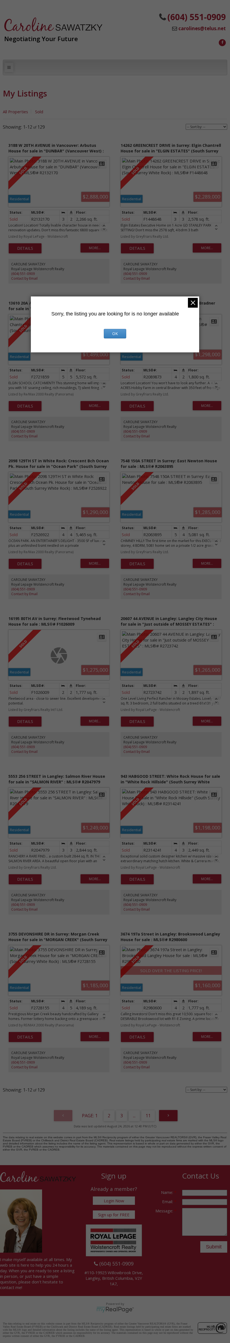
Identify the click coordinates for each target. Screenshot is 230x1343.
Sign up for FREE (114, 1214)
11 (148, 1116)
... (134, 1116)
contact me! (11, 1287)
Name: (167, 1192)
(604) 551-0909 (23, 273)
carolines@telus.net (202, 28)
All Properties (15, 111)
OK (115, 333)
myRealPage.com (115, 1310)
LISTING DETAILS (25, 248)
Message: (164, 1211)
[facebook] (221, 42)
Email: (168, 1201)
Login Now (114, 1200)
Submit (214, 1247)
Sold (39, 111)
